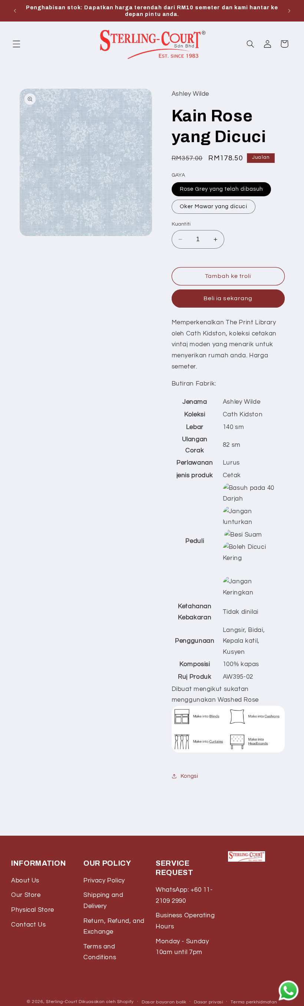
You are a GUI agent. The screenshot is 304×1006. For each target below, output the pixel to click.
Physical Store (32, 910)
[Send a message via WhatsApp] (288, 990)
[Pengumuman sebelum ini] (15, 11)
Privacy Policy (104, 880)
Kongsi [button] (189, 776)
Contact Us (28, 924)
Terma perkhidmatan (254, 1002)
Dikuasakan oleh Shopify (106, 1002)
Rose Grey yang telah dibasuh (221, 189)
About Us (25, 880)
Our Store (26, 895)
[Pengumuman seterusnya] (289, 11)
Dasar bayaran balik (164, 1002)
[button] (16, 43)
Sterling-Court (61, 1002)
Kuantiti (181, 224)
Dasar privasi (208, 1002)
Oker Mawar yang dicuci (213, 206)
